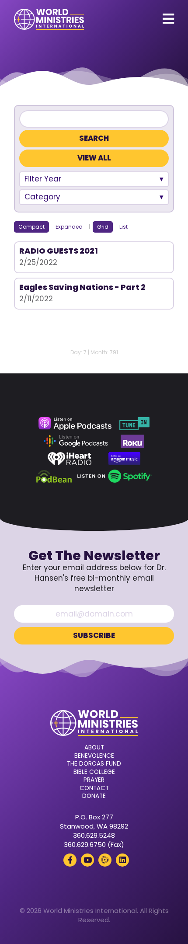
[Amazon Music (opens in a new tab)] (124, 458)
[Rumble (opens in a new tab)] (104, 860)
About (94, 748)
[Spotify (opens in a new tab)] (114, 476)
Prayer (94, 780)
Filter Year (42, 179)
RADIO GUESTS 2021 (58, 250)
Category (42, 197)
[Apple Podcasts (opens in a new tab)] (74, 423)
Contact (94, 788)
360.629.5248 (94, 835)
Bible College (94, 772)
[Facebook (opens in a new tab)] (70, 860)
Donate (94, 796)
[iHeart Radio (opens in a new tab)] (70, 458)
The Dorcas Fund (94, 764)
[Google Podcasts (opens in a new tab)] (76, 441)
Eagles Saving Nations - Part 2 (82, 287)
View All (94, 158)
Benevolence (94, 756)
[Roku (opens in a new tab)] (132, 441)
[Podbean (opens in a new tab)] (54, 476)
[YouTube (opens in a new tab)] (87, 860)
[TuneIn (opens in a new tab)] (134, 423)
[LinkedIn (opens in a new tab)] (122, 860)
